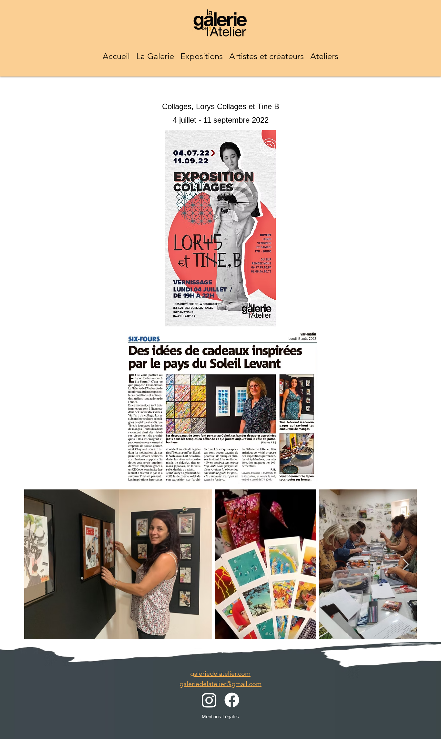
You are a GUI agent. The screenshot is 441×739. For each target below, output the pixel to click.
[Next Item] (405, 564)
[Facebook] (231, 700)
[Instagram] (209, 700)
